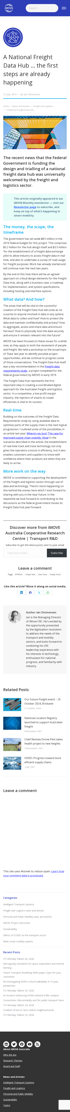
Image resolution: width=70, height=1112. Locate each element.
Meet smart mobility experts (18, 941)
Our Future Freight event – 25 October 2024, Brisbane (42, 701)
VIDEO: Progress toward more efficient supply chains (42, 760)
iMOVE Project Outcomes (16, 922)
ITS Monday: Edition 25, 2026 (18, 990)
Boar (5, 1066)
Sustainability (10, 929)
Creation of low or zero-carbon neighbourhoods (28, 1010)
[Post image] (12, 704)
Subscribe (57, 553)
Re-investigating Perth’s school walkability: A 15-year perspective (30, 983)
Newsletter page (25, 207)
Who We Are (9, 1054)
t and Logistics (17, 1088)
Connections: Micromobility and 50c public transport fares (33, 1000)
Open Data (42, 574)
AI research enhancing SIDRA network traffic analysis (31, 995)
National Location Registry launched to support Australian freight (43, 722)
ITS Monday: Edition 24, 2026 (18, 1005)
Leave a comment (35, 568)
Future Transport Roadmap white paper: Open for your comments (32, 974)
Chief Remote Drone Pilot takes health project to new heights (43, 741)
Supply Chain (55, 574)
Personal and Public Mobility (18, 1093)
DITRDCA (18, 574)
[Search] (53, 8)
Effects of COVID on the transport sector (24, 935)
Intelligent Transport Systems (18, 904)
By (30, 94)
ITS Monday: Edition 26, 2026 (18, 958)
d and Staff (14, 1066)
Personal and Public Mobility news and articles (27, 916)
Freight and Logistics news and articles (23, 910)
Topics (6, 1105)
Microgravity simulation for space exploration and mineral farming (33, 965)
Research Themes (12, 1060)
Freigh (6, 1088)
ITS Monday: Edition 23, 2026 (18, 1014)
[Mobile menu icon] (64, 8)
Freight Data (30, 574)
